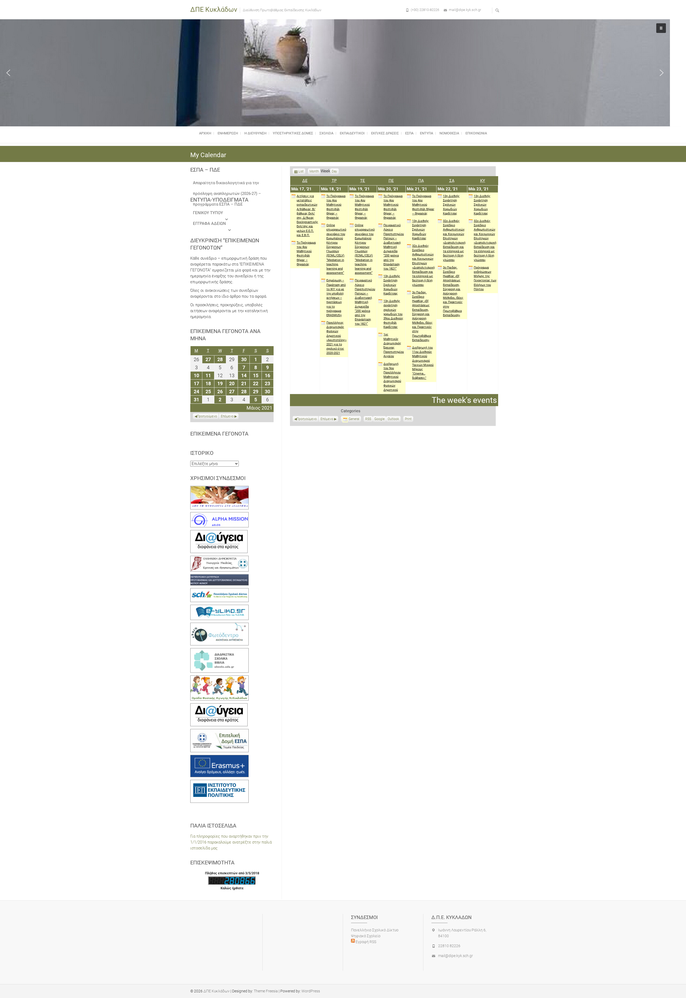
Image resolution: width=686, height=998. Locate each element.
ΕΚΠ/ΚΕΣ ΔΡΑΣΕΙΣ (385, 133)
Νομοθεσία (449, 133)
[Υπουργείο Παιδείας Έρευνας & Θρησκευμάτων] (219, 558)
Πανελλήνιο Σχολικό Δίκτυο (374, 930)
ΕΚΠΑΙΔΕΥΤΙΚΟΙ (352, 133)
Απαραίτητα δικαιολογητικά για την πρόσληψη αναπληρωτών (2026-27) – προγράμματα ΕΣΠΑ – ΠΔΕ (227, 184)
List (301, 171)
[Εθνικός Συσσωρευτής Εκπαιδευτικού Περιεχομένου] (219, 625)
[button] (8, 73)
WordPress (310, 991)
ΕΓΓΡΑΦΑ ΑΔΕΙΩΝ (209, 223)
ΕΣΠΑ (409, 133)
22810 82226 (449, 946)
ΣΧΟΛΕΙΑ (326, 133)
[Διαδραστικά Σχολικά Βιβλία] (219, 651)
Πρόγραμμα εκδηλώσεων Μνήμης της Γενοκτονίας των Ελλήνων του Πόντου (485, 278)
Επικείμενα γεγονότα (219, 433)
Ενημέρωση (228, 133)
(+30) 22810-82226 (425, 10)
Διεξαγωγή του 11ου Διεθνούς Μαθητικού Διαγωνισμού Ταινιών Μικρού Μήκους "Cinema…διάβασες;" (423, 363)
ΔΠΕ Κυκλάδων (213, 9)
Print (409, 419)
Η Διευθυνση (255, 133)
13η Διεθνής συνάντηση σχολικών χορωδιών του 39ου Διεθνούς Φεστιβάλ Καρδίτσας (393, 314)
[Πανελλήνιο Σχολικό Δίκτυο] (219, 591)
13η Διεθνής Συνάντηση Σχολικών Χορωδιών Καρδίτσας (391, 284)
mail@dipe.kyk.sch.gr (465, 10)
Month (314, 171)
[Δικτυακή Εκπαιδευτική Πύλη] (219, 607)
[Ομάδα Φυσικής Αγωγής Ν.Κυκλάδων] (219, 678)
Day (334, 171)
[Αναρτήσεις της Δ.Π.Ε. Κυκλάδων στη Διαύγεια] (219, 533)
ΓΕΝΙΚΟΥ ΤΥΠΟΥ (208, 212)
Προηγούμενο (307, 419)
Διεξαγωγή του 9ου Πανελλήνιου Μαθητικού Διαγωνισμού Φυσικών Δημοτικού (392, 377)
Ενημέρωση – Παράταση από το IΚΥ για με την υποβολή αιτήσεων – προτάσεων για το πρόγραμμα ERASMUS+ (336, 298)
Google (379, 419)
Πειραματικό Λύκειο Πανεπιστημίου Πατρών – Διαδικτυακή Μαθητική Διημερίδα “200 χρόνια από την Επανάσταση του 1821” (365, 302)
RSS (368, 419)
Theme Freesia (266, 991)
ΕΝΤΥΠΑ (426, 133)
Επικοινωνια (476, 133)
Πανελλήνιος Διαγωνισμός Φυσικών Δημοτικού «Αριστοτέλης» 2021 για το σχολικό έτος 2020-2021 (336, 338)
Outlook (393, 419)
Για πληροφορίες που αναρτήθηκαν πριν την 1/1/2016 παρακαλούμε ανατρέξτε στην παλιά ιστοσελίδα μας (231, 842)
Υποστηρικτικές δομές (293, 133)
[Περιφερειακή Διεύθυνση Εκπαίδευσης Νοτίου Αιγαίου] (219, 577)
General (354, 419)
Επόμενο (326, 419)
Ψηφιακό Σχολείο (366, 936)
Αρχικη (205, 133)
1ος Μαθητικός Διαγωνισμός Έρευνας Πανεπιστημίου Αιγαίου (393, 345)
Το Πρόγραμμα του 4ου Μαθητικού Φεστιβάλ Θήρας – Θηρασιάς (306, 253)
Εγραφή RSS (365, 942)
